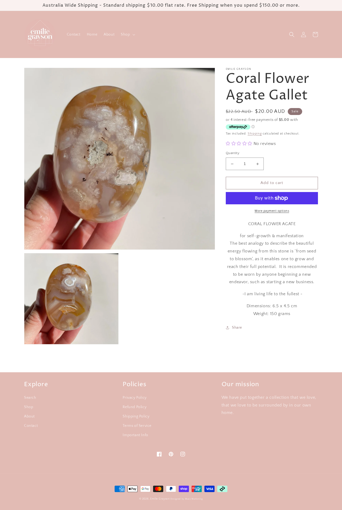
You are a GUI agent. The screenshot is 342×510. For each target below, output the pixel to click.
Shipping (255, 133)
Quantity (232, 153)
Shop (28, 407)
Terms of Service (137, 426)
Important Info (135, 435)
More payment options (272, 211)
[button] (127, 34)
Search (30, 398)
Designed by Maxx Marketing (186, 499)
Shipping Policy (136, 416)
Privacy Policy (134, 398)
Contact (31, 426)
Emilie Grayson (160, 498)
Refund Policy (134, 407)
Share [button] (237, 327)
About (29, 416)
